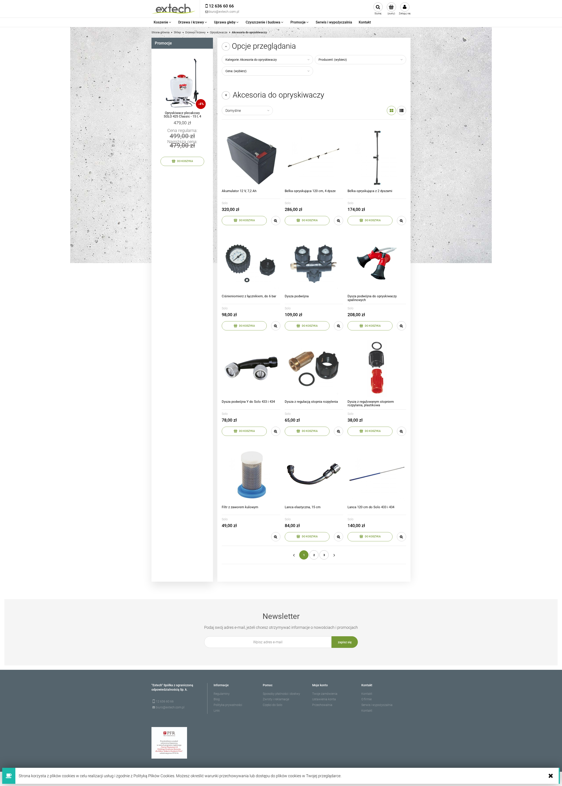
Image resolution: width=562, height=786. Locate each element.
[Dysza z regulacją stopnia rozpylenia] (314, 368)
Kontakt (366, 693)
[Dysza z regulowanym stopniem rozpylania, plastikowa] (377, 368)
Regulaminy (222, 693)
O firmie (366, 699)
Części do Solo (272, 705)
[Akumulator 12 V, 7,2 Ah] (251, 157)
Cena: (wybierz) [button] (236, 71)
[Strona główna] (173, 9)
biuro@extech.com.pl (170, 707)
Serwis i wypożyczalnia (377, 705)
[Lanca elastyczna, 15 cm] (314, 474)
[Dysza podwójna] (314, 263)
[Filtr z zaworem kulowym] (251, 474)
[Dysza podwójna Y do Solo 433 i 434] (251, 368)
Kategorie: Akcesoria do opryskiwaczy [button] (251, 59)
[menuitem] (162, 22)
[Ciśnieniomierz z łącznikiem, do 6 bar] (251, 263)
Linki (217, 710)
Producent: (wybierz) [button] (333, 59)
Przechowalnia (322, 705)
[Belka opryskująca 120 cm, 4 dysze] (314, 157)
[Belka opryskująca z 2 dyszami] (377, 157)
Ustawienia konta (324, 699)
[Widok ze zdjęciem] (391, 110)
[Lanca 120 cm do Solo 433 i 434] (377, 474)
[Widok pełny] (401, 110)
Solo (225, 203)
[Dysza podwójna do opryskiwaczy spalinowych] (377, 263)
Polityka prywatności (228, 705)
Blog (217, 699)
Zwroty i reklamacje (276, 699)
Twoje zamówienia (324, 693)
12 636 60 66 (165, 701)
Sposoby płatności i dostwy (281, 693)
